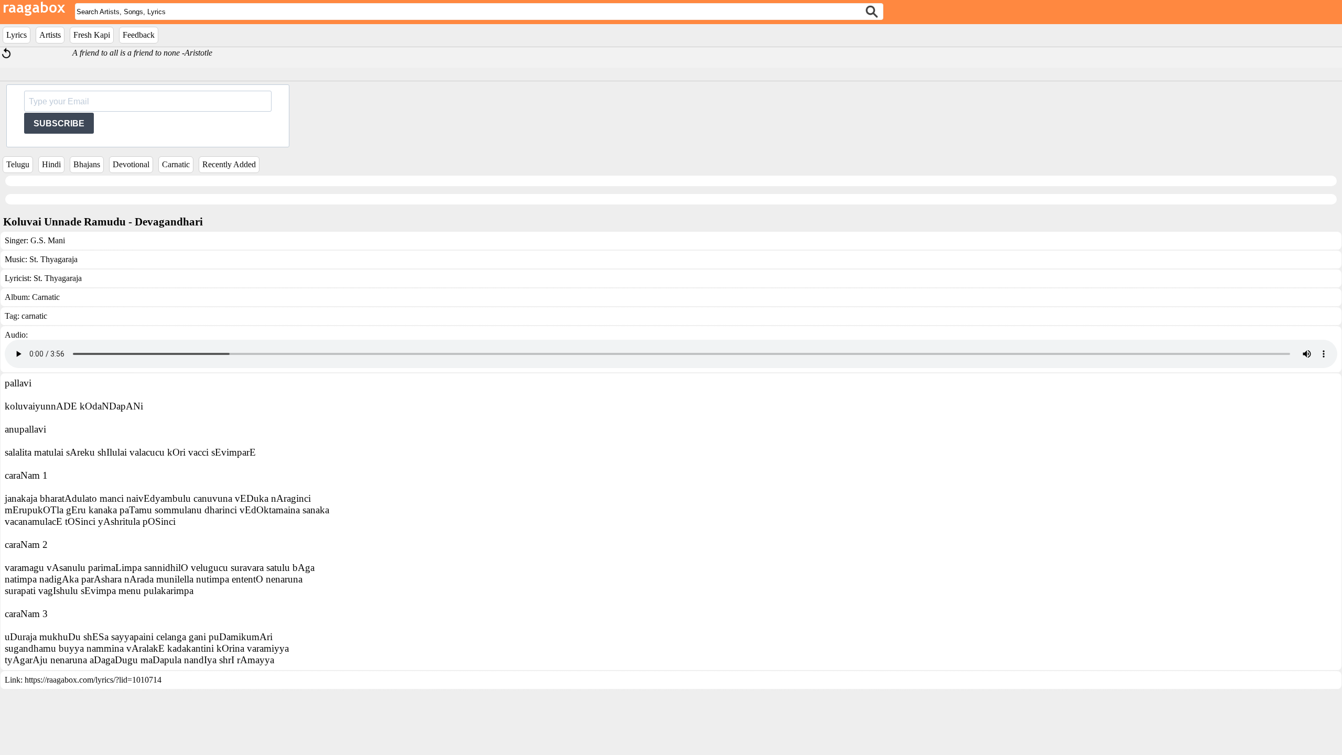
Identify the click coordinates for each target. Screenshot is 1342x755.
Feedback (139, 34)
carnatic (34, 315)
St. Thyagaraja (53, 259)
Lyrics (16, 34)
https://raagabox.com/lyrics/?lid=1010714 (93, 679)
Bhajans (86, 164)
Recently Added (229, 164)
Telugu (17, 164)
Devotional (131, 164)
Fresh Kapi (91, 34)
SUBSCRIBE (59, 123)
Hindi (51, 164)
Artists (50, 34)
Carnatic (176, 164)
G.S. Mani (47, 240)
